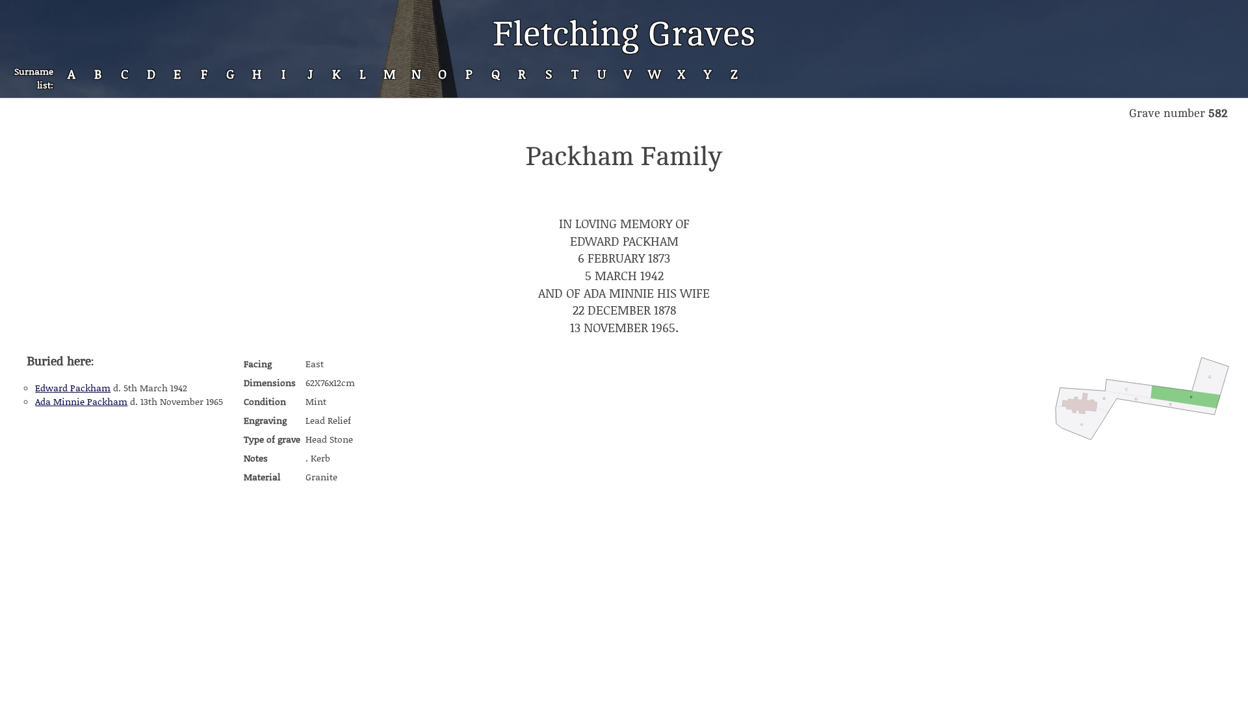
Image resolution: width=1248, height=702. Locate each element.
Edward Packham (72, 388)
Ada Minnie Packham (81, 401)
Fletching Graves (624, 34)
